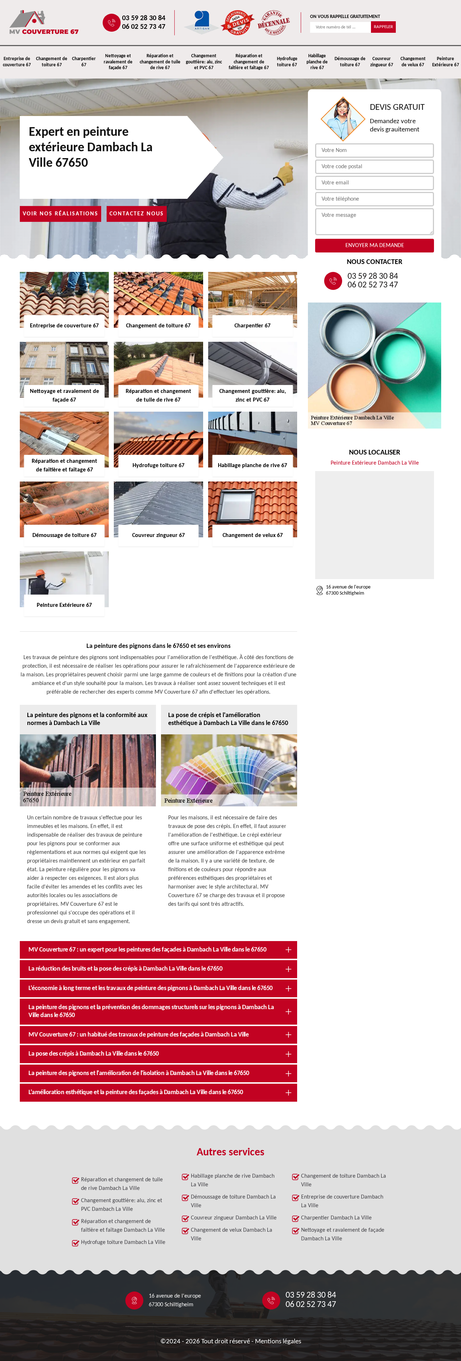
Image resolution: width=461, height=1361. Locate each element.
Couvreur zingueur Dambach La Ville (234, 1218)
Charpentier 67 (84, 62)
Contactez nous (136, 214)
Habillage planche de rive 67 (317, 62)
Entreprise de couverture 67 (17, 62)
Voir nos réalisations (60, 214)
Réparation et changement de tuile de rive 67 (160, 62)
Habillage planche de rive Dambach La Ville (232, 1180)
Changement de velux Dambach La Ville (231, 1234)
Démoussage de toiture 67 (350, 62)
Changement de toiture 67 (51, 62)
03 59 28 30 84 (143, 18)
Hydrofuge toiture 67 (287, 62)
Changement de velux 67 (413, 62)
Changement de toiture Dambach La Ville (343, 1180)
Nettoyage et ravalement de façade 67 (118, 62)
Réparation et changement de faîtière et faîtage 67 (249, 62)
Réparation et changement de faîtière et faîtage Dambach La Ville (123, 1226)
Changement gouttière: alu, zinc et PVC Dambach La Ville (121, 1205)
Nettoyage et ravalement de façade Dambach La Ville (342, 1234)
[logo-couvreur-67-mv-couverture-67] (67, 22)
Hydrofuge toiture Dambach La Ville (123, 1242)
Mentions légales (278, 1341)
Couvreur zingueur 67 (381, 62)
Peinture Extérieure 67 (445, 62)
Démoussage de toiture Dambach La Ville (233, 1201)
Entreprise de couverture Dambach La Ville (342, 1201)
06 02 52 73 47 (143, 27)
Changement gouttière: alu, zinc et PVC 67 (204, 62)
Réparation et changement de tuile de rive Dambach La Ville (122, 1184)
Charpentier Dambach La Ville (336, 1218)
